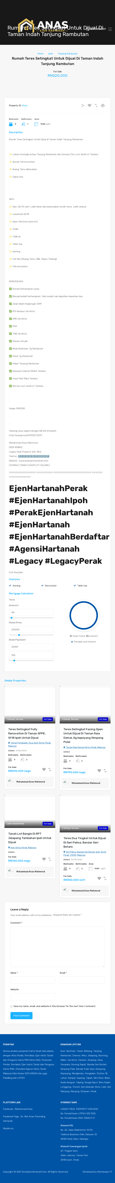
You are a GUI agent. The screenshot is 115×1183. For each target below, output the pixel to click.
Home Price (15, 622)
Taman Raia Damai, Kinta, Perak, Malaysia (85, 747)
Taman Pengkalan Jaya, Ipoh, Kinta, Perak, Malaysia (29, 744)
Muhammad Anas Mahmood (30, 782)
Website (14, 989)
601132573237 (98, 29)
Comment (16, 922)
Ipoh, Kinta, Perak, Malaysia (23, 847)
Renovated (50, 585)
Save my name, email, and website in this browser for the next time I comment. (55, 1006)
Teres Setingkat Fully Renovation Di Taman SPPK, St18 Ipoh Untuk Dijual (27, 733)
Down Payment (17, 639)
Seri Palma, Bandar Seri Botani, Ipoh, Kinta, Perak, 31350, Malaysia (84, 853)
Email (63, 973)
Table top (82, 585)
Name (14, 973)
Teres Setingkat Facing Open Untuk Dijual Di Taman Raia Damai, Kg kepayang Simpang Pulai (83, 735)
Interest (13, 605)
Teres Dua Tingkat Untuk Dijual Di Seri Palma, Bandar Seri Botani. (84, 842)
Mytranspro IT (104, 1171)
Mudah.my (8, 1128)
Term (12, 599)
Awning (16, 585)
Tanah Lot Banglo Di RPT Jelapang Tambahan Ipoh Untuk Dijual (29, 838)
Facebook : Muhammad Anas (17, 1109)
